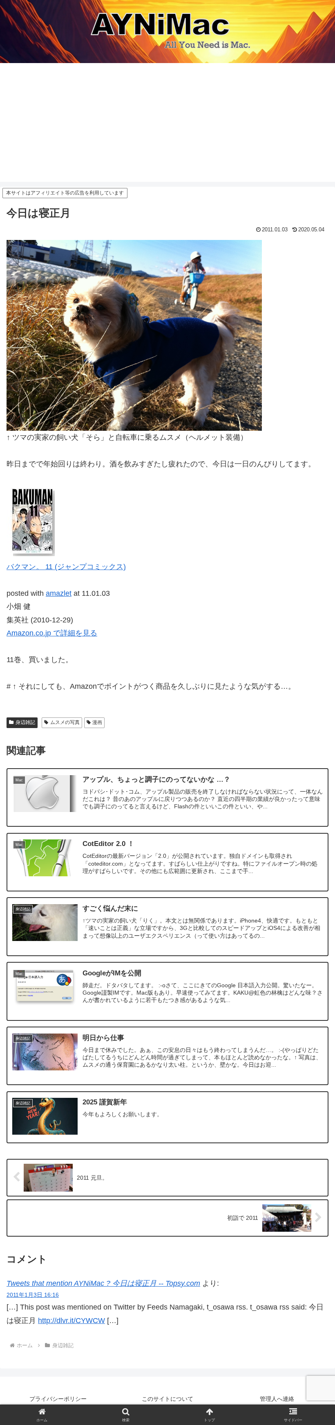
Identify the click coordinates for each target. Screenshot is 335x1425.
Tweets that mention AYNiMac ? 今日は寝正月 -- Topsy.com (103, 1283)
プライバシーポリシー (58, 1399)
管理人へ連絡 (277, 1399)
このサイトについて (167, 1399)
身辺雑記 (25, 722)
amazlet (58, 593)
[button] (310, 1188)
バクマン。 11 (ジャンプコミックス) (66, 567)
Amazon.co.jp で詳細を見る (52, 633)
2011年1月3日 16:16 (33, 1295)
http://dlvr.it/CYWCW (71, 1320)
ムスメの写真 (65, 722)
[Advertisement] (167, 124)
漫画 (97, 722)
